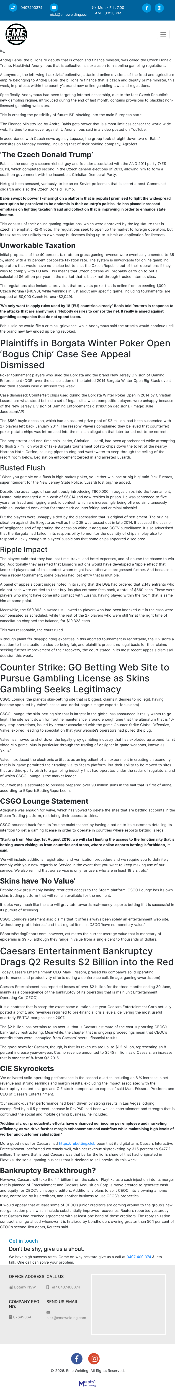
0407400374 (30, 7)
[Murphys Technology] (87, 1383)
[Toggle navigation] (163, 34)
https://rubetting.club (77, 1143)
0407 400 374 (139, 1256)
